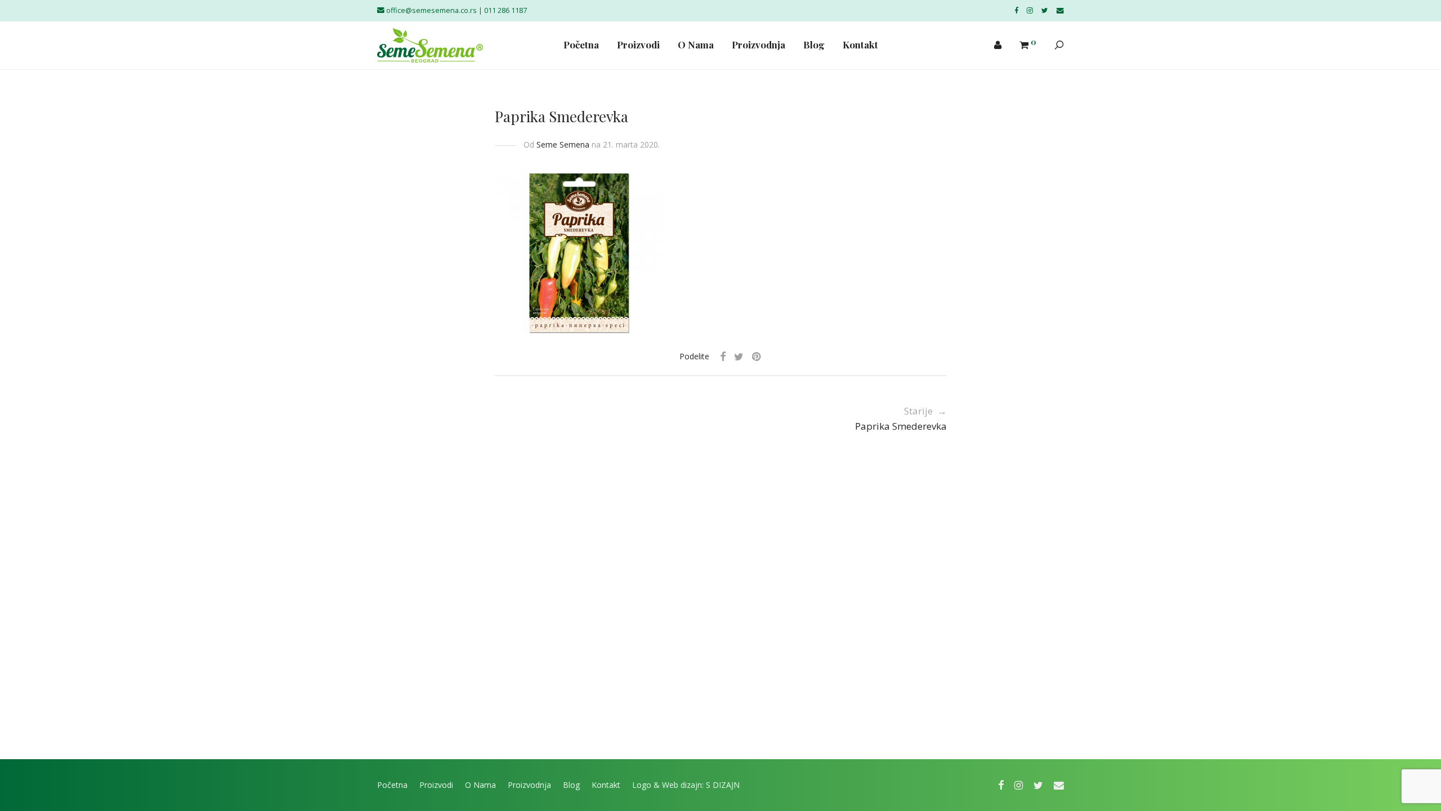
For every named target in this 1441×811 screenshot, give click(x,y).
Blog (814, 44)
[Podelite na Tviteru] (739, 356)
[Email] (1060, 10)
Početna (581, 44)
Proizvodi (638, 44)
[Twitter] (1044, 10)
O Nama (696, 44)
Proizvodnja (758, 44)
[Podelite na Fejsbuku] (723, 356)
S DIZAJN (723, 784)
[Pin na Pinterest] (757, 356)
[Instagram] (1030, 10)
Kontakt (860, 44)
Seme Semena (562, 144)
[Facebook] (1016, 10)
